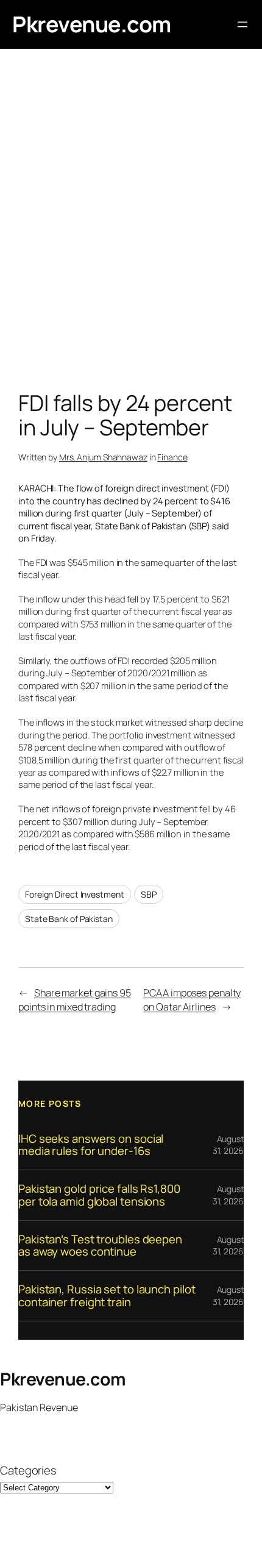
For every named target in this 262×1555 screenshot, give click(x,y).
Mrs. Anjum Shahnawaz (103, 457)
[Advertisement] (131, 222)
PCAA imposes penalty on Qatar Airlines (192, 999)
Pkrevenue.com (91, 24)
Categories (28, 1470)
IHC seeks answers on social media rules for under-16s (90, 1144)
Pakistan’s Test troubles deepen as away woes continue (100, 1245)
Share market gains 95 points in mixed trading (74, 999)
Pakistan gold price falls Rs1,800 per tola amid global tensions (99, 1194)
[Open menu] (242, 24)
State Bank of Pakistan (69, 918)
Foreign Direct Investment (74, 894)
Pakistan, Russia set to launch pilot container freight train (106, 1295)
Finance (172, 457)
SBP (149, 894)
